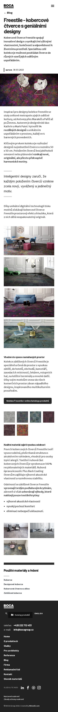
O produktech (11, 641)
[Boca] (9, 6)
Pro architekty (11, 650)
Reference (9, 655)
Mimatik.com (34, 706)
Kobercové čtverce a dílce (17, 588)
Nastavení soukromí (11, 696)
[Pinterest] (33, 687)
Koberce (8, 579)
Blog (8, 12)
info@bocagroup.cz (24, 629)
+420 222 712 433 (22, 625)
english (39, 613)
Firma (7, 664)
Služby (7, 645)
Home (7, 636)
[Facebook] (28, 687)
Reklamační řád (12, 669)
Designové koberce (13, 584)
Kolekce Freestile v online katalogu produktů (27, 401)
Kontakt (8, 674)
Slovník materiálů (13, 678)
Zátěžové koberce (13, 593)
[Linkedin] (22, 687)
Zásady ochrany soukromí (14, 699)
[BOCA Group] (9, 606)
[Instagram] (39, 687)
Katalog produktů (22, 615)
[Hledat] (6, 613)
